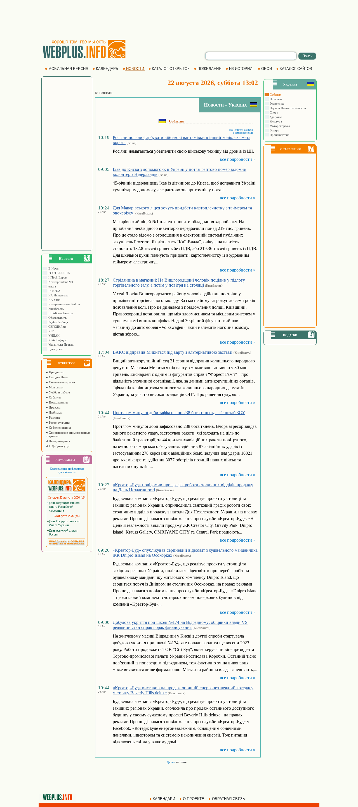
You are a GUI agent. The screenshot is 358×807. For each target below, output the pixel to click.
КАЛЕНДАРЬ (107, 69)
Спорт (273, 112)
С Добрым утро (59, 446)
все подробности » (237, 159)
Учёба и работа (59, 392)
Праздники (55, 372)
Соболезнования (59, 427)
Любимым (55, 412)
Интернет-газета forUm (63, 304)
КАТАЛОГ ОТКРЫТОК (171, 69)
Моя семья (55, 387)
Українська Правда (60, 344)
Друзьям (54, 407)
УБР (50, 331)
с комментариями (243, 132)
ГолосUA (53, 290)
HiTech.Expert (57, 277)
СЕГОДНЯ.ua (56, 326)
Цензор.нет (55, 349)
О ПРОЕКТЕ (193, 799)
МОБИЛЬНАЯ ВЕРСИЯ (68, 69)
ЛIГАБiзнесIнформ (60, 313)
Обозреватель (57, 317)
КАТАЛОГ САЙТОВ (296, 69)
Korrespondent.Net (60, 282)
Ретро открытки (59, 422)
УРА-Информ (57, 340)
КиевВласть (55, 308)
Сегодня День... (59, 377)
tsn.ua (51, 286)
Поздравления (58, 402)
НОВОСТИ (135, 69)
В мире (274, 130)
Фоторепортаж (279, 126)
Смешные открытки (61, 382)
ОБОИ (266, 69)
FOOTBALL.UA (58, 273)
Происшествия (279, 134)
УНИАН (53, 335)
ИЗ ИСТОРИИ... (242, 69)
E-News (52, 268)
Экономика (276, 103)
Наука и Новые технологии (287, 108)
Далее (171, 762)
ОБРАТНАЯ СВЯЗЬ (228, 799)
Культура (275, 121)
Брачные (54, 417)
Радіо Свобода (57, 322)
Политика (275, 99)
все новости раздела (241, 129)
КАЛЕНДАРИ (164, 799)
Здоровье (275, 117)
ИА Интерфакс (57, 295)
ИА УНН (53, 299)
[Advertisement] (179, 19)
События (54, 397)
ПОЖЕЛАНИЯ (209, 69)
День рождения (59, 441)
